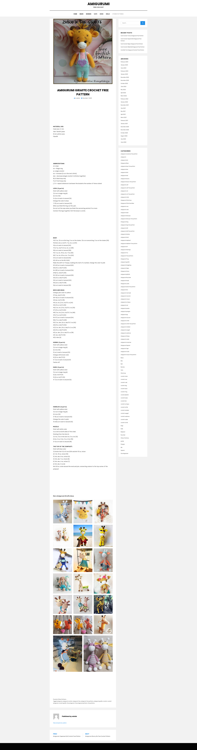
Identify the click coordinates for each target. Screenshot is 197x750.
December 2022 (125, 77)
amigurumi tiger (125, 348)
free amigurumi (70, 703)
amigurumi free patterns (87, 701)
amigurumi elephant (126, 240)
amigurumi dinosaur (126, 215)
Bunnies (88, 14)
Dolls (108, 14)
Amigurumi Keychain (126, 277)
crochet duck (124, 388)
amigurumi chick (125, 197)
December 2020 (125, 126)
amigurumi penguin (125, 311)
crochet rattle (124, 407)
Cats (95, 14)
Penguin (123, 444)
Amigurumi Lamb (125, 283)
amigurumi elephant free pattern (129, 243)
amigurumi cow (124, 206)
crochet (105, 701)
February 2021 (124, 120)
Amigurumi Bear (125, 163)
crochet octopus (125, 404)
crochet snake (124, 419)
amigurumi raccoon (125, 317)
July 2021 (123, 108)
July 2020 (123, 139)
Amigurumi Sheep (125, 336)
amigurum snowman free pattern (129, 154)
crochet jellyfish (125, 395)
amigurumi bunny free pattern (128, 181)
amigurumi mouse (125, 299)
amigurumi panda (125, 308)
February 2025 (124, 62)
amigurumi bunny (125, 178)
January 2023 (124, 74)
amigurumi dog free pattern (128, 225)
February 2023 (124, 71)
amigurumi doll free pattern (128, 231)
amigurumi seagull (125, 330)
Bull (122, 364)
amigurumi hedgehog (126, 265)
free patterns (91, 703)
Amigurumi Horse (125, 271)
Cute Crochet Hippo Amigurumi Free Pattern (132, 44)
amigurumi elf (124, 246)
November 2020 (125, 129)
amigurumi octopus (125, 302)
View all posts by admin (60, 723)
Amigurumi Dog (124, 222)
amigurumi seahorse (126, 333)
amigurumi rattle (125, 320)
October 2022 (124, 83)
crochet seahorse (125, 416)
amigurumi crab (125, 209)
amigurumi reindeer (125, 327)
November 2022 (125, 80)
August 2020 (124, 136)
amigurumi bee (124, 169)
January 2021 (124, 123)
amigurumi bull (124, 175)
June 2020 (123, 142)
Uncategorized (124, 453)
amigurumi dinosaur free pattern (129, 218)
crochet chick (124, 376)
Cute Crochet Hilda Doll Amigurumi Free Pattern (132, 47)
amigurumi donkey (125, 234)
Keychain (123, 435)
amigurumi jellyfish (125, 274)
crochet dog (124, 385)
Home (75, 14)
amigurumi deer (125, 212)
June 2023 (123, 68)
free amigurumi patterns (81, 703)
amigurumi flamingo (126, 249)
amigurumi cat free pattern (128, 194)
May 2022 (123, 89)
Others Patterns (118, 14)
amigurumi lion (124, 289)
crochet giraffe (62, 703)
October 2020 (124, 133)
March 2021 (124, 117)
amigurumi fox (124, 252)
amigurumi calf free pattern (128, 188)
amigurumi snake (125, 339)
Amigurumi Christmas (126, 200)
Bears (81, 14)
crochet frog (124, 391)
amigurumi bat (124, 160)
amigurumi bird (124, 172)
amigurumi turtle (125, 351)
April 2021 (123, 114)
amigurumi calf (124, 185)
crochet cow (124, 379)
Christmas (123, 373)
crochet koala (124, 398)
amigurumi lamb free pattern (128, 286)
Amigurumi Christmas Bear (127, 203)
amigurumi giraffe (98, 701)
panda (122, 441)
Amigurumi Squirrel (125, 345)
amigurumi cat (124, 191)
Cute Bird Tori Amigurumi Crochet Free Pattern (132, 50)
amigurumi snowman (126, 342)
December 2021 (125, 105)
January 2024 (124, 65)
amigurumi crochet (67, 701)
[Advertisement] (83, 114)
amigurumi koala (125, 280)
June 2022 (123, 86)
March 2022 (124, 96)
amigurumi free (76, 701)
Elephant (123, 432)
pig (121, 447)
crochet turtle (124, 422)
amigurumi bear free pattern (128, 166)
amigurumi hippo (125, 268)
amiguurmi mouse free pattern (128, 354)
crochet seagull (124, 413)
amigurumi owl (124, 305)
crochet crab (124, 382)
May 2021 (123, 111)
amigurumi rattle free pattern (128, 323)
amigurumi (59, 701)
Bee (122, 361)
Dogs (101, 14)
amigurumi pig (124, 314)
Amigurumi (98, 3)
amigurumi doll (124, 228)
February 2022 (124, 99)
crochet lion (124, 401)
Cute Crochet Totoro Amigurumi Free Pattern (132, 35)
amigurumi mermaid (126, 293)
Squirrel (123, 450)
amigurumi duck (125, 237)
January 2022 (124, 102)
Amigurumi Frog (125, 259)
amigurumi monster (126, 296)
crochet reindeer (125, 410)
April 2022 (123, 92)
